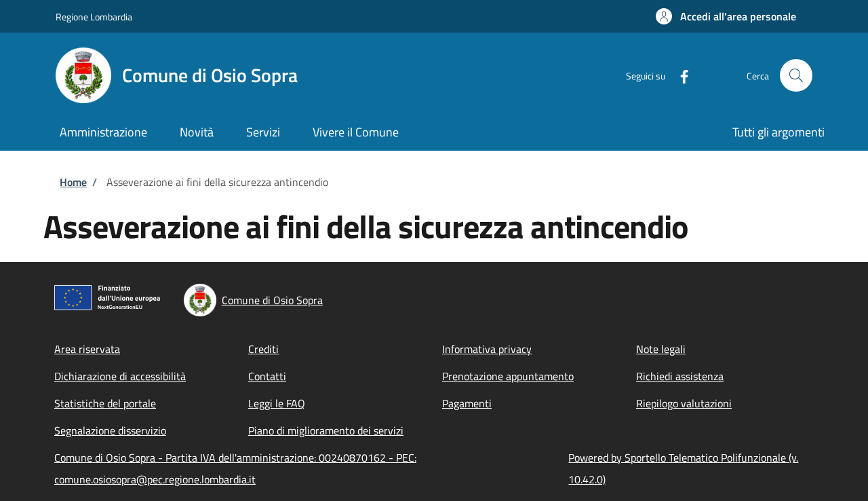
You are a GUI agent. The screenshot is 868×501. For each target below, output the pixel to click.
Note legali (661, 349)
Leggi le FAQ (276, 403)
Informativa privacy (487, 349)
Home (73, 182)
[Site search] (796, 75)
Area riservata (87, 349)
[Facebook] (678, 75)
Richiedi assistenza (680, 376)
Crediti (263, 349)
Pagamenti (467, 403)
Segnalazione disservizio (110, 430)
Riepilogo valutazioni (684, 403)
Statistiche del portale (105, 403)
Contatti (267, 376)
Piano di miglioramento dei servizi (325, 430)
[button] (725, 16)
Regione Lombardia (94, 17)
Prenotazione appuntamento (508, 376)
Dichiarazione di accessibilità (120, 376)
